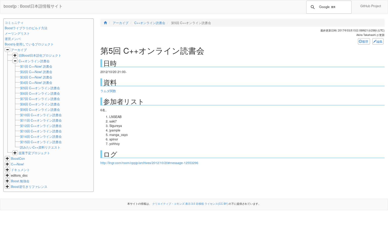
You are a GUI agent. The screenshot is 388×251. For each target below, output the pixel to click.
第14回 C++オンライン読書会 (41, 136)
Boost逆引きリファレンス (29, 186)
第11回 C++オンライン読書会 (41, 120)
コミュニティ (14, 22)
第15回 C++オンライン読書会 (41, 142)
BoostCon (18, 158)
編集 (379, 41)
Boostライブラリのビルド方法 (26, 28)
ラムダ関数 (108, 91)
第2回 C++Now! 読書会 (36, 71)
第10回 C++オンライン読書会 (41, 115)
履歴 (365, 41)
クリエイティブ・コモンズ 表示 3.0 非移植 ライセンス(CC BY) (190, 203)
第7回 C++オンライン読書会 (40, 98)
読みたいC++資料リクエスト (40, 147)
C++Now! (17, 164)
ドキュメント (20, 169)
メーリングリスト (17, 33)
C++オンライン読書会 (34, 61)
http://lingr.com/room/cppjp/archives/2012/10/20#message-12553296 (149, 162)
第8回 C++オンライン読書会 (40, 104)
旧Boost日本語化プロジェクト (40, 55)
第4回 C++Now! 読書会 (36, 82)
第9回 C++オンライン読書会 (40, 109)
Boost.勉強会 (20, 181)
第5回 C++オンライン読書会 (40, 88)
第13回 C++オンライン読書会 (41, 131)
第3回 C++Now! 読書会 (36, 77)
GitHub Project (370, 6)
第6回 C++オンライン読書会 (40, 93)
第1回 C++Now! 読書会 (36, 66)
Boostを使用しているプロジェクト (29, 44)
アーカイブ (19, 49)
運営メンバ (12, 38)
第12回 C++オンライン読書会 (41, 125)
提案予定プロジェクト (34, 153)
